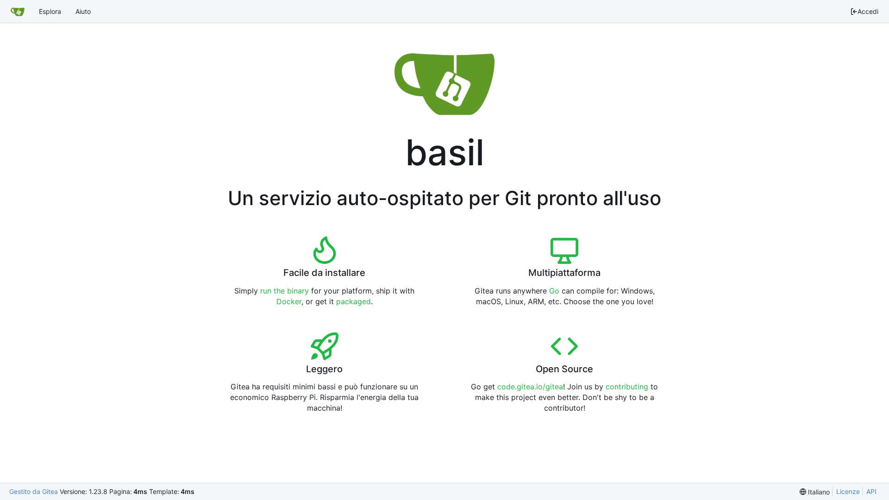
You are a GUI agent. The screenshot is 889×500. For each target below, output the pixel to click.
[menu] (815, 492)
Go (554, 290)
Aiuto (83, 11)
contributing (627, 386)
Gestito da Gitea (33, 491)
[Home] (18, 11)
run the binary (284, 290)
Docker (288, 301)
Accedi (868, 11)
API (871, 491)
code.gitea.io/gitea (530, 386)
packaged (353, 301)
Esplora (50, 11)
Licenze (848, 491)
